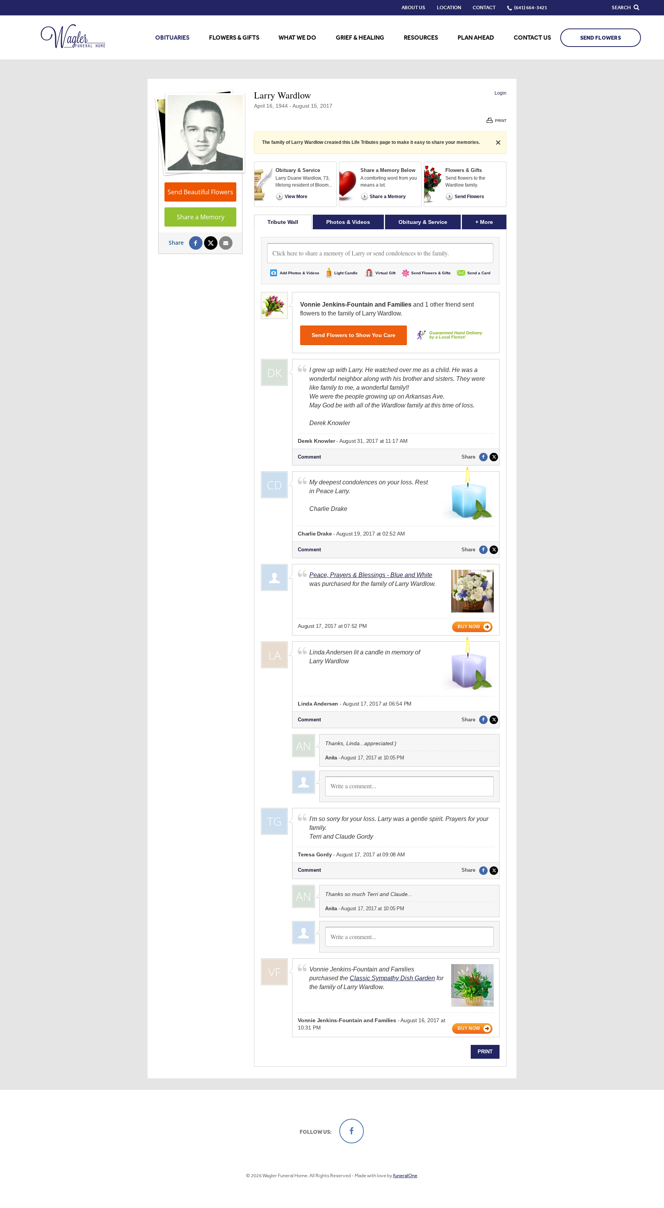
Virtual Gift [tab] (385, 273)
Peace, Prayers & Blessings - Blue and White (370, 575)
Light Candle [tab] (346, 273)
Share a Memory (200, 217)
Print (485, 1051)
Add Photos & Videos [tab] (299, 273)
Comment (309, 457)
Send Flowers (600, 38)
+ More (490, 222)
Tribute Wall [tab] (282, 222)
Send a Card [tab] (478, 273)
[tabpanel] (380, 648)
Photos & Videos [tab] (348, 222)
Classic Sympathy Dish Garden (392, 978)
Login (500, 93)
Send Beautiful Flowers (200, 192)
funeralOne (405, 1175)
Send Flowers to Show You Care (353, 335)
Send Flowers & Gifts (431, 273)
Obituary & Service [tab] (422, 222)
